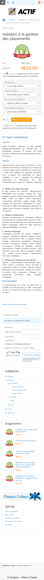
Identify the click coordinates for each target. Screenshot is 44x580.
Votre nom (9, 327)
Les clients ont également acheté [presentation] (17, 321)
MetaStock (11, 413)
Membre (10, 376)
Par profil (13, 397)
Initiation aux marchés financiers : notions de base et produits (25, 465)
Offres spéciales (11, 511)
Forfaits (12, 400)
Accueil (3, 20)
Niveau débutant (34, 20)
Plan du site (9, 515)
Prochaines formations (13, 521)
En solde (8, 525)
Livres (9, 409)
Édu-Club (10, 405)
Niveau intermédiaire (19, 390)
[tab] (21, 314)
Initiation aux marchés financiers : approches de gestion (27, 478)
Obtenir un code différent (13, 355)
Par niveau (22, 20)
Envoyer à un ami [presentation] (11, 315)
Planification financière (26, 441)
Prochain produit (9, 28)
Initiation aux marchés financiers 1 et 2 (25, 452)
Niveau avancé (17, 393)
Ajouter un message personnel (18, 344)
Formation (11, 20)
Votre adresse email (12, 332)
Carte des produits (12, 518)
